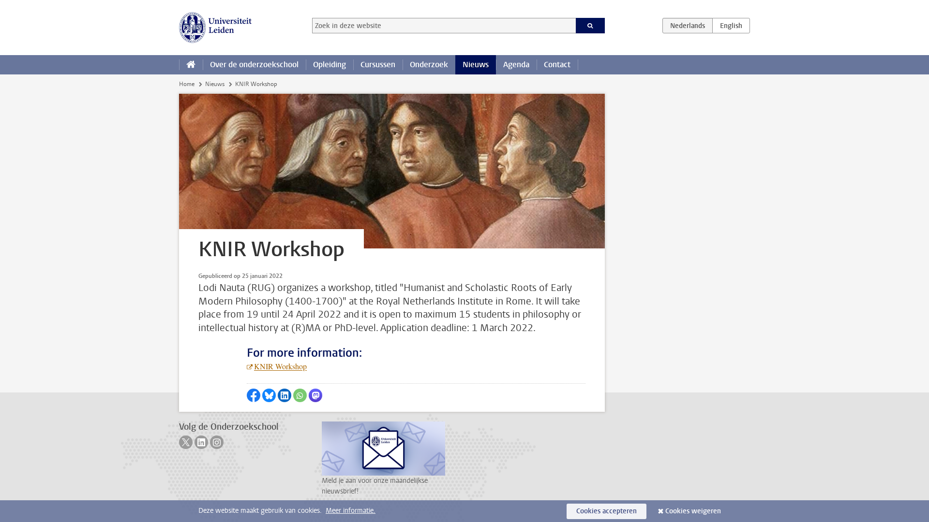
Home (187, 84)
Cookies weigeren (693, 511)
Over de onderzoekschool (254, 64)
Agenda (516, 64)
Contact (557, 64)
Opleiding (329, 64)
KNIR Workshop (280, 366)
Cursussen (377, 64)
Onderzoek (429, 64)
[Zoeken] (590, 25)
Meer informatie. (350, 510)
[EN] (731, 25)
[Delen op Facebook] (253, 395)
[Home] (191, 64)
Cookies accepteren (606, 511)
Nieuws (476, 64)
